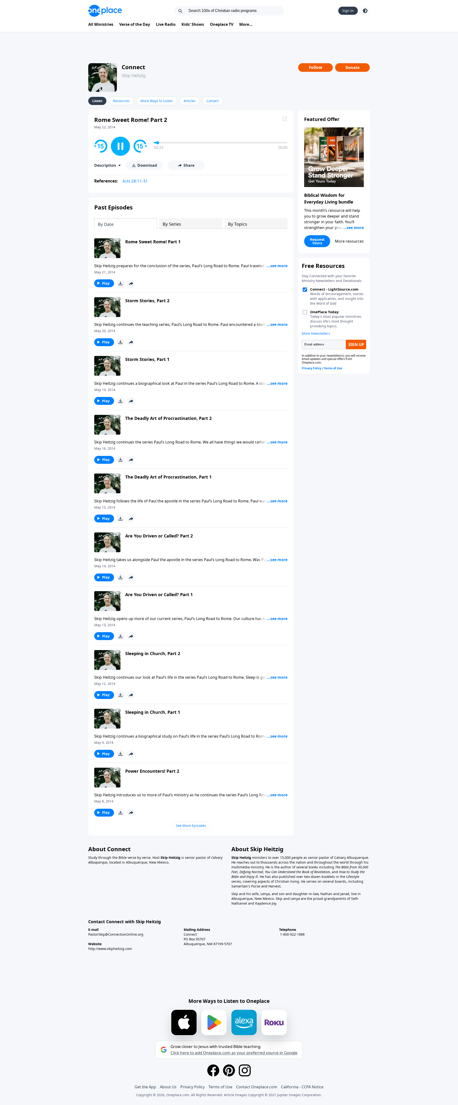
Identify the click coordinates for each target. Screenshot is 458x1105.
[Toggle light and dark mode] (365, 10)
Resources (121, 101)
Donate (352, 67)
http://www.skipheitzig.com (110, 948)
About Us (168, 1086)
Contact (213, 101)
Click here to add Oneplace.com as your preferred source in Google (234, 1052)
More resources (349, 241)
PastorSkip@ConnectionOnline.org (115, 934)
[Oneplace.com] (105, 11)
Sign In (348, 10)
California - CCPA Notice (302, 1086)
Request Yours (317, 241)
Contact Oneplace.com (256, 1086)
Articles (190, 101)
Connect (133, 67)
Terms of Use (220, 1086)
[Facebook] (213, 1070)
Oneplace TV (221, 24)
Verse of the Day (134, 24)
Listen (97, 101)
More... (246, 24)
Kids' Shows (193, 24)
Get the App (145, 1086)
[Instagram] (245, 1070)
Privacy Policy (192, 1086)
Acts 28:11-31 (135, 181)
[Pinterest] (229, 1070)
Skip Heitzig (134, 75)
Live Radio (166, 24)
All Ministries (100, 24)
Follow (315, 67)
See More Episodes (191, 825)
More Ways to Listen (157, 101)
